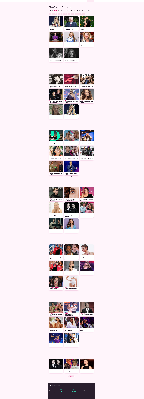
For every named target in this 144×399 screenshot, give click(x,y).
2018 (71, 10)
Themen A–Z (84, 389)
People (50, 388)
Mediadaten (64, 396)
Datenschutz (55, 396)
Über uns (72, 396)
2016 (77, 10)
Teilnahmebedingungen (75, 396)
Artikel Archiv (52, 396)
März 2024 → (92, 379)
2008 (55, 12)
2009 (52, 12)
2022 (61, 10)
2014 (82, 10)
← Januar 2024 (51, 379)
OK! (50, 1)
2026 (50, 10)
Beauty (62, 393)
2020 (66, 10)
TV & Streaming (52, 392)
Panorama (74, 391)
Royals (61, 389)
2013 (85, 10)
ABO (49, 396)
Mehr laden (71, 376)
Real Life (50, 390)
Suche (84, 390)
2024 (55, 10)
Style (61, 391)
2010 (50, 12)
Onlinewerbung (68, 396)
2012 (88, 10)
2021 (63, 10)
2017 (74, 10)
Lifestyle (74, 389)
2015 (79, 10)
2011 (90, 10)
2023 (58, 10)
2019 (69, 10)
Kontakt (62, 396)
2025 (52, 10)
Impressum (59, 396)
